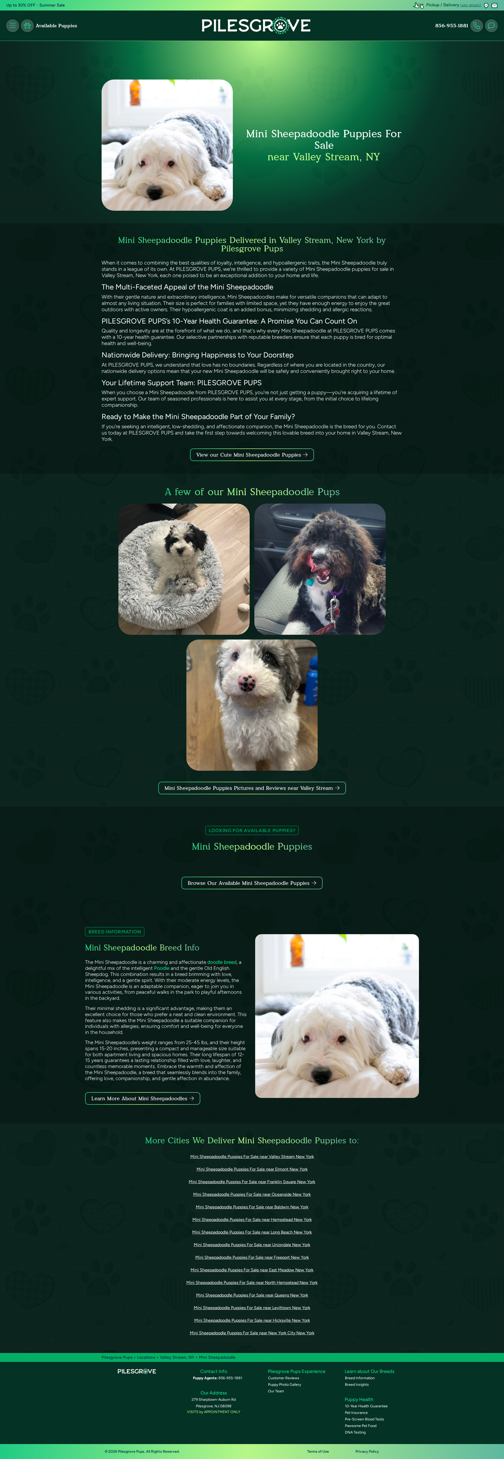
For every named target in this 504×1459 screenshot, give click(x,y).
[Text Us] (491, 25)
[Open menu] (12, 25)
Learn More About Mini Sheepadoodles (139, 1098)
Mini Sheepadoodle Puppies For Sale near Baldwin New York (252, 1206)
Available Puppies (56, 25)
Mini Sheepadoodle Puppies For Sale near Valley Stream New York (252, 1156)
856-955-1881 (451, 25)
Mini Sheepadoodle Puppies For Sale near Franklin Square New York (252, 1181)
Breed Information (360, 1378)
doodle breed (222, 962)
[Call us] (476, 25)
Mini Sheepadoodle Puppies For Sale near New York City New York (252, 1332)
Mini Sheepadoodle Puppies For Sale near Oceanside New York (252, 1194)
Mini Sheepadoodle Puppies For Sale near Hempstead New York (252, 1219)
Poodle (161, 968)
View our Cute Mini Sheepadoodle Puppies (249, 455)
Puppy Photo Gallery (284, 1384)
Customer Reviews (283, 1378)
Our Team (276, 1391)
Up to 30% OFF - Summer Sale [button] (35, 5)
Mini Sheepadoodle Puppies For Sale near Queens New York (252, 1295)
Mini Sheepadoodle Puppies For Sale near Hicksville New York (252, 1320)
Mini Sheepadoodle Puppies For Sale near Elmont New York (252, 1169)
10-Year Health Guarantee (366, 1406)
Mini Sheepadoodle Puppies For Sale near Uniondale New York (252, 1244)
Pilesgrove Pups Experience (297, 1371)
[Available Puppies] (27, 25)
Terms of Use (318, 1451)
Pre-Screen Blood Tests (364, 1419)
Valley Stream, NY (177, 1357)
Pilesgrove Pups (117, 1357)
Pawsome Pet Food (360, 1426)
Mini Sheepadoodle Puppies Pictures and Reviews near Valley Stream (250, 788)
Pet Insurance (356, 1412)
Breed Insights (357, 1384)
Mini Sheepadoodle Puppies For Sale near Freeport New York (252, 1257)
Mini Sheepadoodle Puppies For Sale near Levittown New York (252, 1307)
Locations (146, 1357)
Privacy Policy (367, 1451)
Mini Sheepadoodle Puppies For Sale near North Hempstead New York (252, 1282)
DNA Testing (355, 1432)
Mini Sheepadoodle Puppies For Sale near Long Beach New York (252, 1232)
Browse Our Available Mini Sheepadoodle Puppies (248, 883)
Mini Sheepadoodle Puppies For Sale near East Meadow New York (252, 1269)
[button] (486, 5)
